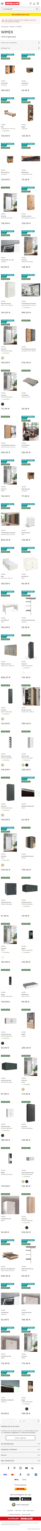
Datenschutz (30, 1510)
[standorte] (31, 3)
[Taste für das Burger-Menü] (2, 3)
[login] (34, 3)
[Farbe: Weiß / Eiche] (2, 865)
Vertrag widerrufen (32, 1529)
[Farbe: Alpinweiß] (23, 672)
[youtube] (26, 1468)
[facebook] (8, 1468)
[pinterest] (14, 1468)
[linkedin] (32, 1468)
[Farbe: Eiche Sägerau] (2, 358)
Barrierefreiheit (26, 1514)
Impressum (18, 1510)
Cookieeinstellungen (14, 1514)
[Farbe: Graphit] (2, 404)
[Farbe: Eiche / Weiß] (2, 957)
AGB (24, 1510)
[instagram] (20, 1468)
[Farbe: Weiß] (23, 911)
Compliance (10, 1510)
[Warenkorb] (38, 3)
